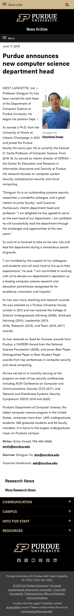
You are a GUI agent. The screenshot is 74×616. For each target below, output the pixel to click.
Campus (10, 511)
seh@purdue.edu (45, 463)
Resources (13, 531)
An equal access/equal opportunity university (34, 587)
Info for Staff (16, 521)
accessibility (13, 607)
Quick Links (15, 5)
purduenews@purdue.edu (36, 611)
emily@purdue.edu (16, 446)
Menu (11, 38)
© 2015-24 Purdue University (30, 585)
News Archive (37, 29)
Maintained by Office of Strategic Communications (45, 596)
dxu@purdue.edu (46, 454)
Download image (52, 137)
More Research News (20, 490)
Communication (17, 502)
